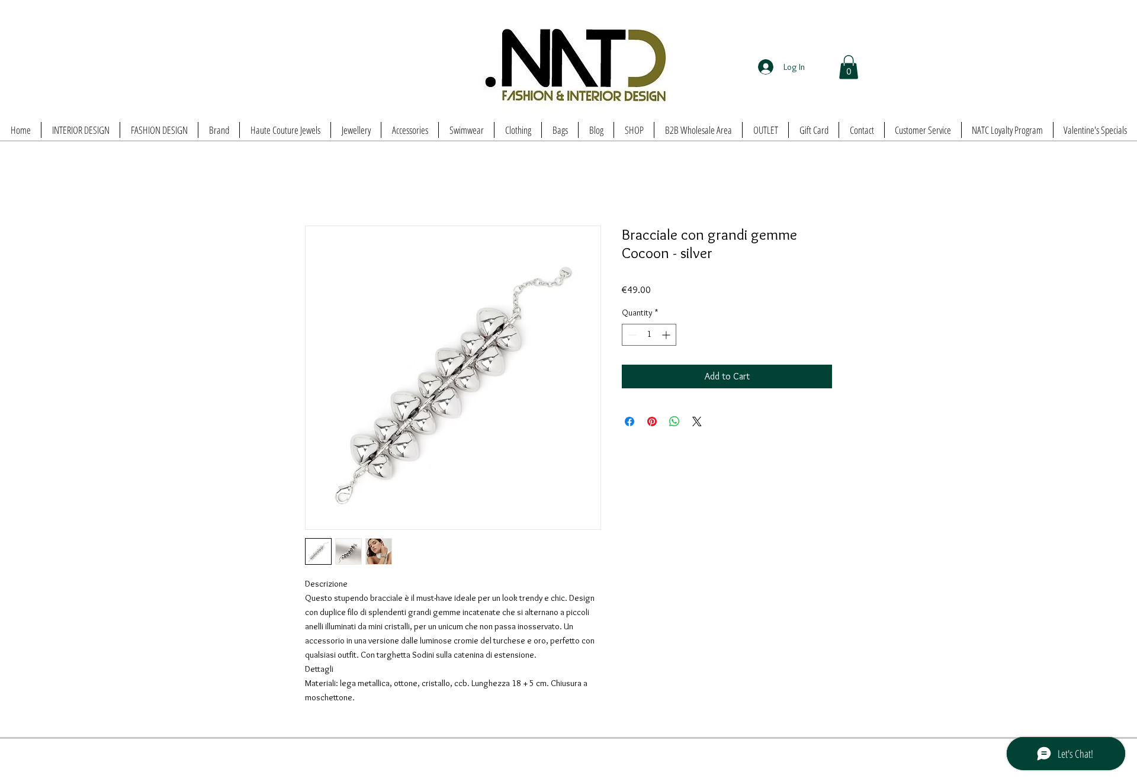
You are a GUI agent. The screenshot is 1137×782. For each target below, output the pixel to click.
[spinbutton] (649, 336)
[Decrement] (631, 336)
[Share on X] (697, 423)
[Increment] (667, 336)
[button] (849, 67)
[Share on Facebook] (629, 423)
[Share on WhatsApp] (674, 423)
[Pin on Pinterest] (652, 423)
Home (316, 183)
